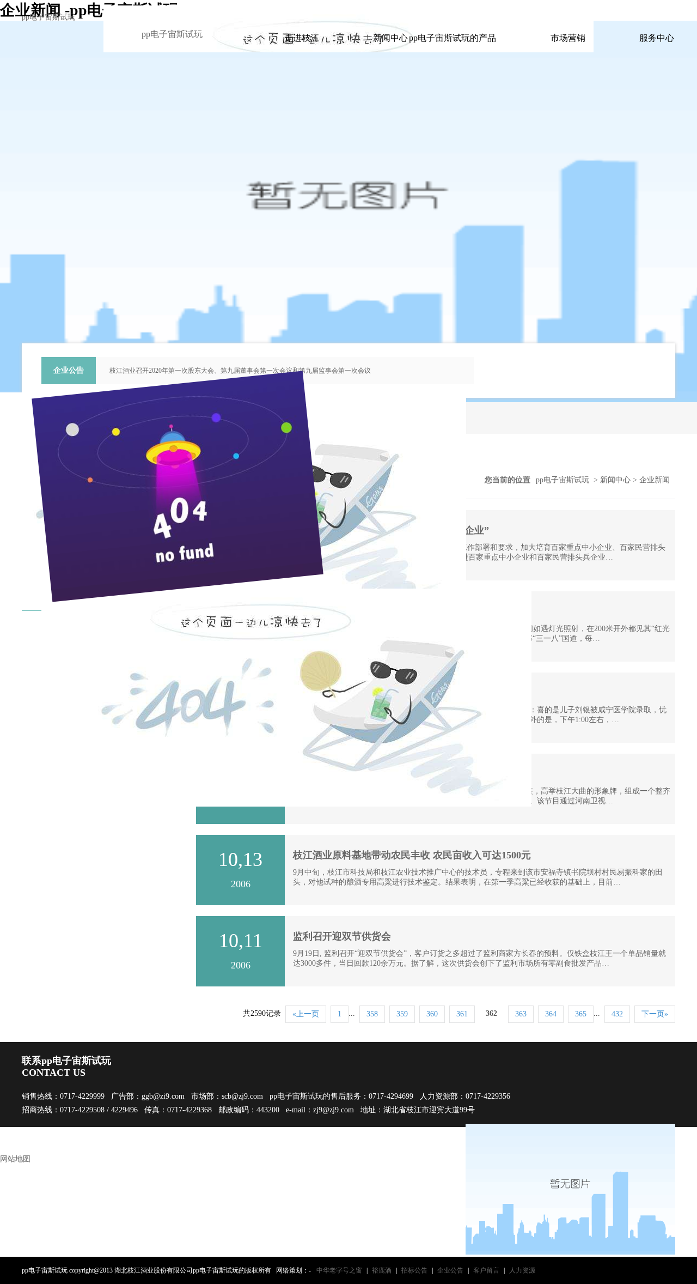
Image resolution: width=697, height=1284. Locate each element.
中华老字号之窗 (339, 1270)
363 (521, 1014)
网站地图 (15, 1159)
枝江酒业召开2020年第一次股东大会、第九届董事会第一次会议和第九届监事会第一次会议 (240, 370)
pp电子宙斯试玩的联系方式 (526, 10)
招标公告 (414, 1270)
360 (432, 1014)
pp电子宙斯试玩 (48, 17)
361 (462, 1014)
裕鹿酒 (382, 1270)
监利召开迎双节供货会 (342, 936)
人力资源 (522, 1270)
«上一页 (305, 1014)
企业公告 (450, 1270)
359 (402, 1014)
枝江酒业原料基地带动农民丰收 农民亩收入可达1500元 (412, 855)
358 (372, 1014)
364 (551, 1014)
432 (617, 1014)
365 (580, 1014)
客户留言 (486, 1270)
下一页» (654, 1014)
